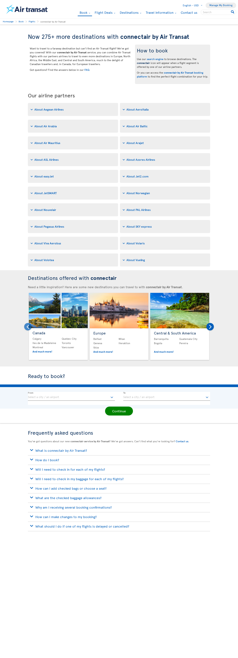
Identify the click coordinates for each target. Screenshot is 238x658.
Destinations (128, 12)
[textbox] (71, 396)
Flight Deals (103, 12)
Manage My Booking (220, 5)
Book (83, 12)
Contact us (189, 12)
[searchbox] (218, 12)
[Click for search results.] (233, 12)
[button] (119, 411)
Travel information (159, 12)
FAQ (86, 70)
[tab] (73, 109)
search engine (155, 59)
